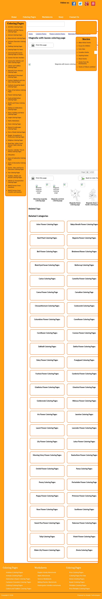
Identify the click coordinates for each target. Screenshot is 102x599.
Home (23, 7)
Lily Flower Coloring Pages (47, 442)
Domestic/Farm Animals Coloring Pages (15, 71)
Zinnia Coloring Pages (84, 550)
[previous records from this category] (96, 52)
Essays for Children (84, 46)
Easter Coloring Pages (77, 582)
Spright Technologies (93, 595)
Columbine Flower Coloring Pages (47, 320)
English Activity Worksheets (47, 572)
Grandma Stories (84, 52)
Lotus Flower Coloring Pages (84, 442)
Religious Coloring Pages (15, 140)
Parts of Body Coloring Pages (16, 132)
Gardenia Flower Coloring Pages (84, 374)
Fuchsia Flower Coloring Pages (47, 374)
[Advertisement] (66, 59)
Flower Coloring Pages (15, 95)
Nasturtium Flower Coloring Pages (84, 455)
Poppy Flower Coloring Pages (47, 496)
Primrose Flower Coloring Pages (84, 496)
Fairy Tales (82, 49)
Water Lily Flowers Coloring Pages (47, 550)
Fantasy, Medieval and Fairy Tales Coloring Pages (16, 81)
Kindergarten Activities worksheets (49, 585)
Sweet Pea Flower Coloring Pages (47, 523)
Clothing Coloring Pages (15, 46)
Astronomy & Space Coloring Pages (18, 579)
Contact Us (74, 17)
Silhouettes (11, 155)
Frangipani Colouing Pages (84, 360)
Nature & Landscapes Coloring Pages (14, 128)
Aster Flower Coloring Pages (47, 225)
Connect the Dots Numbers (16, 58)
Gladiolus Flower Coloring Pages (47, 387)
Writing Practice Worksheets (47, 582)
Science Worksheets (44, 579)
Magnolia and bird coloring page (57, 200)
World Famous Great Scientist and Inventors (15, 191)
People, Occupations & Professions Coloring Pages (16, 136)
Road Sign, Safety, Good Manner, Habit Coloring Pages (15, 145)
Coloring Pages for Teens (15, 49)
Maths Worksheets (13, 121)
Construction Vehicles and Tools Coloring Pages (16, 61)
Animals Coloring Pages (15, 35)
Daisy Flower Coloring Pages (47, 360)
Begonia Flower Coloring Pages (84, 238)
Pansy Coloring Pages (84, 469)
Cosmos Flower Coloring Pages (84, 333)
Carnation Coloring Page (84, 292)
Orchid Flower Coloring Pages (47, 469)
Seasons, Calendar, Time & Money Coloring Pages (16, 150)
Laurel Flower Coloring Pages (47, 428)
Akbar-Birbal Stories (85, 42)
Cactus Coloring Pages (47, 279)
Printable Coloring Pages (77, 585)
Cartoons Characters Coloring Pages (18, 582)
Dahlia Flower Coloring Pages (84, 347)
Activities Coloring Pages (15, 27)
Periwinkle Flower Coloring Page (84, 482)
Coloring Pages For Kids (77, 576)
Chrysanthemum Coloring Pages (47, 306)
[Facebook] (74, 4)
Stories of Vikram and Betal (87, 67)
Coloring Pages (29, 17)
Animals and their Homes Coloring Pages (15, 31)
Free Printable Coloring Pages (79, 589)
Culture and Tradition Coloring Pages (14, 66)
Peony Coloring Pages (47, 482)
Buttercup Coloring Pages (84, 265)
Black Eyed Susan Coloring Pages (47, 265)
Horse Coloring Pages (76, 579)
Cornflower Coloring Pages (47, 333)
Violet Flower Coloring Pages (84, 537)
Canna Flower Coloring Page (47, 292)
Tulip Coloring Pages (47, 537)
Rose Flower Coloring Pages (47, 510)
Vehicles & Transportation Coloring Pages (16, 181)
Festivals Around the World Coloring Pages (16, 86)
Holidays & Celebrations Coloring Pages (15, 108)
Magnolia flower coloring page (75, 204)
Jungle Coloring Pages (14, 117)
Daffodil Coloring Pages (47, 347)
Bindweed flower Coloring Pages (84, 252)
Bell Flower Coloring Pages (47, 252)
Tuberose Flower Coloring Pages (84, 523)
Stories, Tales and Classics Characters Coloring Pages (16, 168)
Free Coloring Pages (76, 572)
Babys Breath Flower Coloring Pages (84, 225)
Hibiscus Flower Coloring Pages (84, 401)
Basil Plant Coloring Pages (47, 238)
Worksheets (47, 17)
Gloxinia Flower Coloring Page (84, 387)
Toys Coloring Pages (14, 172)
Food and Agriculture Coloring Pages (14, 99)
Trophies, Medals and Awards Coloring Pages (15, 176)
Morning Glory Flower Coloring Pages (47, 455)
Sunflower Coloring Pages (84, 510)
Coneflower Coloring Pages (84, 320)
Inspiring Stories (83, 55)
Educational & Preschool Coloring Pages (15, 76)
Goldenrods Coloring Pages (47, 401)
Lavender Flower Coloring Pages (84, 428)
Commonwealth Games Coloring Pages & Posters (15, 53)
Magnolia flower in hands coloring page (92, 204)
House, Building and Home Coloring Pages (16, 113)
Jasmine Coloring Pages (84, 415)
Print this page (41, 45)
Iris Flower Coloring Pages (47, 415)
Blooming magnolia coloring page (40, 200)
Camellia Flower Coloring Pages (84, 279)
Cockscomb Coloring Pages (84, 306)
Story (61, 17)
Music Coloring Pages (14, 124)
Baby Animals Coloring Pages (17, 38)
